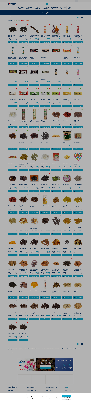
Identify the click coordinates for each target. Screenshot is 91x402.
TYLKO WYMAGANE (67, 397)
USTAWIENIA (67, 399)
